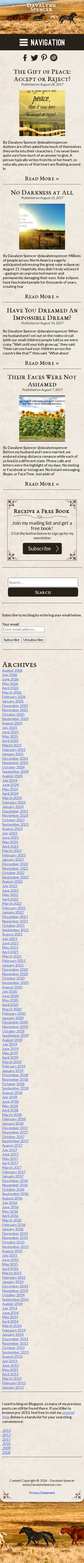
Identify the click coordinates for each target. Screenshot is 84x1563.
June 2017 (10, 1154)
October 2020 (13, 978)
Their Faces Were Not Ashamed (42, 380)
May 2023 (10, 842)
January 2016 (12, 1229)
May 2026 (10, 683)
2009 (6, 1448)
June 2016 (10, 1207)
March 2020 (11, 1009)
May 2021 (10, 947)
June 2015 (10, 1259)
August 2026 (12, 670)
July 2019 (9, 1044)
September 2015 (15, 1246)
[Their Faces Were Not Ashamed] (42, 418)
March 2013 (11, 1378)
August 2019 (12, 1040)
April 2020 (10, 1004)
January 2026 (12, 701)
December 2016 (15, 1180)
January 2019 (12, 1070)
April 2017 (10, 1163)
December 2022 (15, 864)
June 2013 (10, 1365)
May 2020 (10, 1000)
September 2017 (15, 1141)
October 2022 (13, 872)
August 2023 (12, 828)
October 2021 (13, 925)
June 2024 (10, 784)
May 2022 (10, 894)
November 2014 (15, 1290)
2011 (6, 1439)
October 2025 (13, 714)
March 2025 (11, 745)
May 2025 (10, 736)
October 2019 (13, 1031)
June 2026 (10, 679)
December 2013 (15, 1339)
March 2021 (11, 956)
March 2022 (11, 903)
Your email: (11, 624)
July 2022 (9, 886)
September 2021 (15, 930)
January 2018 (12, 1123)
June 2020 (10, 996)
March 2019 (11, 1062)
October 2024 (13, 767)
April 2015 (10, 1268)
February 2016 (13, 1224)
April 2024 (10, 793)
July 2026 (9, 674)
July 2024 (9, 780)
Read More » (42, 178)
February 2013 (13, 1383)
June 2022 (10, 890)
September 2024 (15, 771)
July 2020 (9, 991)
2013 (6, 1430)
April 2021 (10, 952)
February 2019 (13, 1066)
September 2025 (15, 718)
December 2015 (15, 1233)
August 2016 (12, 1198)
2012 (6, 1435)
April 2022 (10, 899)
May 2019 (10, 1053)
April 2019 (10, 1057)
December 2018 (15, 1075)
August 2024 (12, 776)
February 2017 (13, 1172)
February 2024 (13, 802)
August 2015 (12, 1251)
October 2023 (13, 820)
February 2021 (13, 960)
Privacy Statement (42, 1493)
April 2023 (10, 846)
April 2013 (10, 1374)
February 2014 (13, 1330)
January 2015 (12, 1281)
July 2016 (9, 1202)
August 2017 (12, 1145)
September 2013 (15, 1352)
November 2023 (15, 815)
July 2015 (9, 1255)
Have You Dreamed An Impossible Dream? (42, 313)
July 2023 (9, 833)
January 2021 (12, 965)
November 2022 (15, 868)
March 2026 (11, 692)
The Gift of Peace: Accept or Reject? (42, 75)
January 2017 (12, 1176)
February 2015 (13, 1277)
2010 (6, 1443)
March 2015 (11, 1273)
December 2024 (15, 758)
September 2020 (15, 982)
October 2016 (13, 1189)
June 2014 (10, 1312)
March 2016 (11, 1220)
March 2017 (11, 1167)
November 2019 (15, 1026)
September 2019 (15, 1035)
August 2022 (12, 881)
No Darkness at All (42, 192)
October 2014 (13, 1295)
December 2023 (15, 811)
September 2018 (15, 1088)
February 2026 (13, 696)
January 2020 (12, 1018)
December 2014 (15, 1286)
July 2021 (9, 938)
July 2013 (9, 1361)
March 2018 (11, 1114)
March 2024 (11, 798)
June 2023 (10, 837)
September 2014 (15, 1299)
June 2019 (10, 1048)
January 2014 (12, 1334)
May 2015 (10, 1264)
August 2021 (12, 934)
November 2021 (15, 921)
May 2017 (10, 1158)
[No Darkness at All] (42, 227)
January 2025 (12, 754)
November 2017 (15, 1132)
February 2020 (13, 1013)
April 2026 (10, 688)
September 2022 (15, 877)
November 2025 (15, 710)
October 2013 (13, 1347)
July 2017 (9, 1150)
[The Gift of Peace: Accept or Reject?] (42, 113)
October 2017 (13, 1136)
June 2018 (10, 1101)
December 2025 (15, 705)
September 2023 (15, 824)
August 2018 (12, 1092)
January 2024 (12, 806)
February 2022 (13, 908)
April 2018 (10, 1110)
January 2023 (12, 859)
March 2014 (11, 1325)
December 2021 (15, 916)
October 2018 (13, 1084)
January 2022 (12, 912)
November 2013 (15, 1343)
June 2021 (10, 943)
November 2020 (15, 974)
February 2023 (13, 855)
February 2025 (13, 749)
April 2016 (10, 1215)
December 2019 (15, 1022)
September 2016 (15, 1193)
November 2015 (15, 1237)
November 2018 (15, 1079)
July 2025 (9, 727)
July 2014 (9, 1308)
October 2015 (13, 1242)
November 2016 (15, 1185)
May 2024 (10, 789)
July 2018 (9, 1097)
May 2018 (10, 1106)
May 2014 (10, 1317)
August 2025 (12, 723)
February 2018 (13, 1119)
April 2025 (10, 740)
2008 (6, 1452)
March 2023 (11, 850)
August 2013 (12, 1356)
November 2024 (15, 762)
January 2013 (12, 1387)
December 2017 (15, 1128)
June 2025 (10, 732)
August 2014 (12, 1303)
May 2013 (10, 1369)
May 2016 (10, 1211)
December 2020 (15, 969)
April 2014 (10, 1321)
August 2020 (12, 987)
